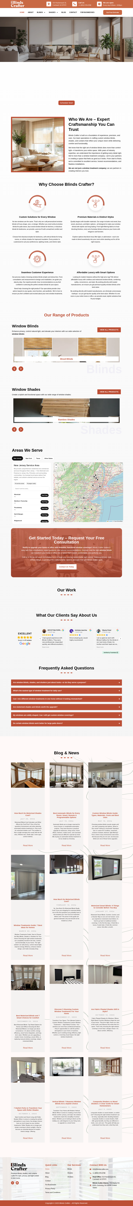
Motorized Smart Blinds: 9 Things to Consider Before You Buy (105, 907)
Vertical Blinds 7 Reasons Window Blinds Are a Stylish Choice (66, 1103)
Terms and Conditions (52, 1192)
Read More (28, 845)
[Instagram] (12, 1182)
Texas (38, 458)
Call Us (81, 3)
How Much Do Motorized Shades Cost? (27, 814)
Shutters (70, 1177)
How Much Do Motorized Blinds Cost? (66, 900)
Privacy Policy (50, 1188)
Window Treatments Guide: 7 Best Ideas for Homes (28, 926)
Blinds (40, 12)
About (30, 12)
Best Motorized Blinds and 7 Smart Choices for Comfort (28, 1017)
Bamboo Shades (66, 419)
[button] (93, 485)
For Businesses (87, 12)
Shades (52, 12)
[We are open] (99, 4)
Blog (63, 12)
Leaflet (110, 521)
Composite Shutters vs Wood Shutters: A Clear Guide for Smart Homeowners (105, 1104)
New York (29, 458)
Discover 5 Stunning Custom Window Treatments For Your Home (66, 1011)
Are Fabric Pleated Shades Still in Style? (105, 1010)
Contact (73, 12)
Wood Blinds (66, 359)
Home (22, 12)
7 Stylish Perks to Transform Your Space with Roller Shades (28, 1109)
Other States (48, 458)
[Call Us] (74, 4)
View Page (45, 495)
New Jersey (17, 458)
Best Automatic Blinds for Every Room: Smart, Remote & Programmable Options (66, 815)
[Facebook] (17, 1182)
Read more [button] (45, 647)
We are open (108, 3)
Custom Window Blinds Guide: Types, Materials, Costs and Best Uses (105, 815)
